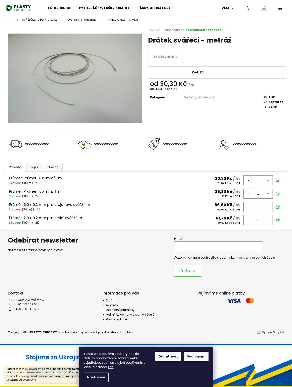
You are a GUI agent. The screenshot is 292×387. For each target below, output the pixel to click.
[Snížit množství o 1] (248, 180)
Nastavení (96, 377)
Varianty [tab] (15, 167)
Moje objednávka (117, 319)
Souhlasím (196, 356)
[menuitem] (59, 8)
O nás (110, 300)
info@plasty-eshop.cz (29, 300)
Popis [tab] (34, 167)
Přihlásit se (187, 271)
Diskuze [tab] (53, 167)
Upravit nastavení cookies (114, 332)
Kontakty (112, 305)
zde (111, 367)
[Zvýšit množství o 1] (268, 180)
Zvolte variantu (166, 57)
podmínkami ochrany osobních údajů (247, 257)
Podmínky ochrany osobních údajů (130, 315)
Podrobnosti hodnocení (204, 30)
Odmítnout (168, 356)
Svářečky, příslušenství (199, 97)
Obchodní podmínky (120, 310)
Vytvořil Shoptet (273, 332)
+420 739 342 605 (26, 304)
